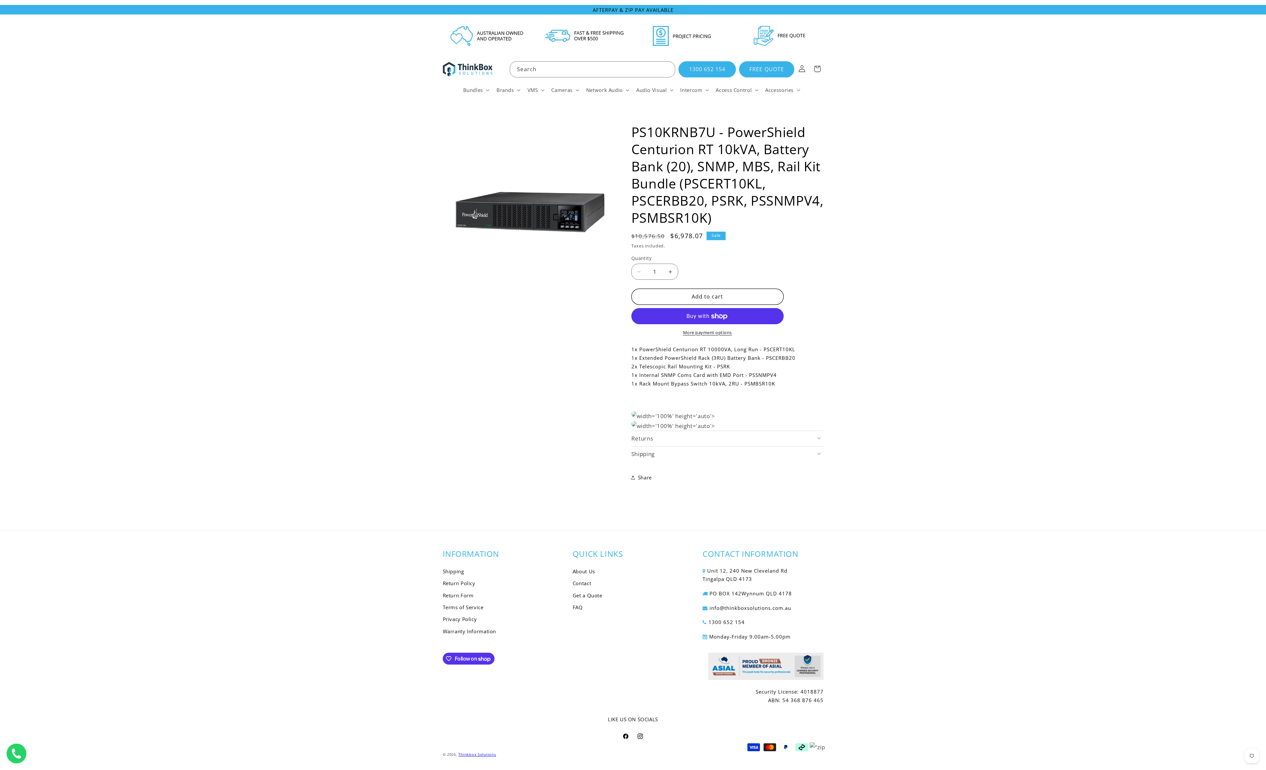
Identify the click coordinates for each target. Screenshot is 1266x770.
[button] (475, 90)
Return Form (458, 595)
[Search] (667, 69)
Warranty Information (470, 631)
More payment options (707, 332)
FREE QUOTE (766, 69)
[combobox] (592, 69)
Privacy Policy (460, 619)
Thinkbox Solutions (477, 754)
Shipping (453, 571)
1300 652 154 (707, 69)
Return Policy (459, 583)
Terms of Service (463, 607)
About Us (584, 571)
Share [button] (645, 477)
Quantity (641, 258)
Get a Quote (587, 595)
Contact (582, 583)
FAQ (578, 607)
